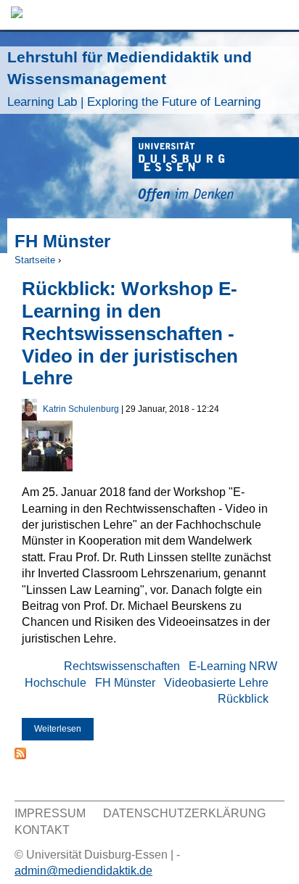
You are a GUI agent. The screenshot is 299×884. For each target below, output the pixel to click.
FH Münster (125, 683)
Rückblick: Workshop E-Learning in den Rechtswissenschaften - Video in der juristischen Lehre (130, 333)
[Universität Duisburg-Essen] (215, 171)
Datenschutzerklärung (184, 813)
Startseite (35, 260)
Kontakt (42, 830)
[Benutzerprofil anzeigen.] (29, 416)
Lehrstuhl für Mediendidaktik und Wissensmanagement (134, 79)
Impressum (50, 813)
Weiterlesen (64, 732)
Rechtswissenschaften (122, 666)
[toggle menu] (281, 15)
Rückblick (243, 699)
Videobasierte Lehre (216, 683)
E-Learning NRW (233, 666)
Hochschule (55, 683)
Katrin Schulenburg (81, 409)
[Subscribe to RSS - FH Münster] (20, 755)
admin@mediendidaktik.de (83, 870)
